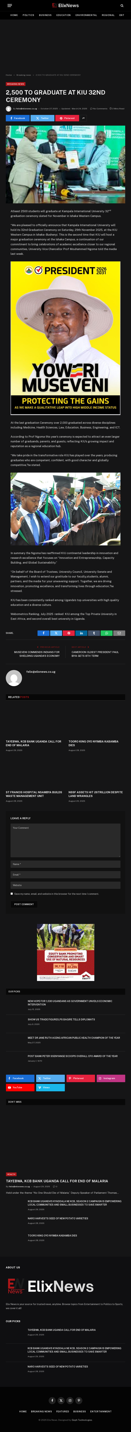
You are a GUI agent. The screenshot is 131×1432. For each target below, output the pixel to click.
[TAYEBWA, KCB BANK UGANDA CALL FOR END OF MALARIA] (34, 721)
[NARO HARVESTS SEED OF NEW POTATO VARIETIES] (15, 1222)
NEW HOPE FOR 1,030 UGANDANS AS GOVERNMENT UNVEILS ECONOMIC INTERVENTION (70, 1003)
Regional (108, 15)
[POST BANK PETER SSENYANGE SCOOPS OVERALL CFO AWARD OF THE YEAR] (15, 1060)
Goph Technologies (82, 1420)
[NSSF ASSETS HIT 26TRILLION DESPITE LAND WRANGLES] (97, 772)
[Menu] (10, 5)
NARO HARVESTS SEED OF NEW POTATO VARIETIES (58, 1218)
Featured (62, 1411)
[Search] (121, 5)
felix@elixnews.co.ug (26, 108)
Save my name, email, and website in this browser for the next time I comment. (56, 894)
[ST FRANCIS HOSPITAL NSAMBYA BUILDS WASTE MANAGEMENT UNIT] (34, 772)
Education (63, 15)
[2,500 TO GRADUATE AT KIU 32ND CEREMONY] (65, 164)
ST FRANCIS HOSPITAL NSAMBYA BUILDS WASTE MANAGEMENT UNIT (34, 794)
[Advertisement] (65, 46)
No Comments (100, 108)
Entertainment (101, 1411)
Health (11, 1174)
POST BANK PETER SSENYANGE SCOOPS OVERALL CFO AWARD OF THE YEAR (73, 1056)
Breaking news (15, 84)
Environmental (86, 15)
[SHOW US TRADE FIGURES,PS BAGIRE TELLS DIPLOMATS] (15, 1023)
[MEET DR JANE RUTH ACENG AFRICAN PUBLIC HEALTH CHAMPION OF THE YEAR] (15, 1042)
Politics (28, 15)
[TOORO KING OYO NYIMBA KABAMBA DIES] (97, 721)
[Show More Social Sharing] (83, 118)
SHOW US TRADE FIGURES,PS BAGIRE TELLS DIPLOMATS (61, 1019)
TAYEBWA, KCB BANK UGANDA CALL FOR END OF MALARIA (33, 743)
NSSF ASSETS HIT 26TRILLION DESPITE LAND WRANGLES (96, 794)
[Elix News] (65, 5)
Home (14, 15)
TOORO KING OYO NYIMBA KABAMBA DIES (94, 743)
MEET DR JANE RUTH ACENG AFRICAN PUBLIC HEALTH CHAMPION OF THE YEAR (74, 1037)
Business (45, 15)
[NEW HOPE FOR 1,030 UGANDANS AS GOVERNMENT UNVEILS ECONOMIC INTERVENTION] (15, 1005)
